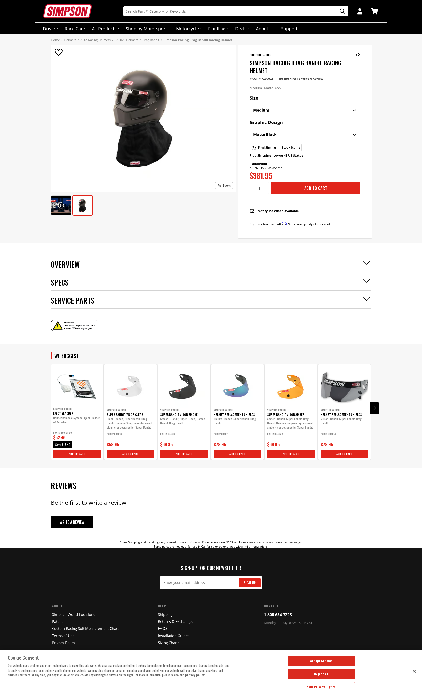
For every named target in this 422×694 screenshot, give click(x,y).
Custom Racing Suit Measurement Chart (85, 628)
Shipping (165, 614)
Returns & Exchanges (175, 621)
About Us (265, 29)
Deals (241, 29)
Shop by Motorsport (146, 29)
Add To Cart (315, 188)
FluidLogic (218, 29)
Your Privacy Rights (321, 686)
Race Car (74, 29)
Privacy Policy (63, 642)
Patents (58, 621)
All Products (104, 29)
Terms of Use (63, 635)
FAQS (162, 628)
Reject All (321, 674)
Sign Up (250, 582)
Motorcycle (187, 29)
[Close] (414, 671)
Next (374, 408)
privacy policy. (195, 674)
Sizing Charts (168, 642)
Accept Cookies (321, 660)
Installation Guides (173, 635)
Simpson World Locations (73, 614)
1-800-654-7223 (278, 614)
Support (289, 29)
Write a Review (72, 522)
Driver (49, 29)
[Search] (340, 11)
